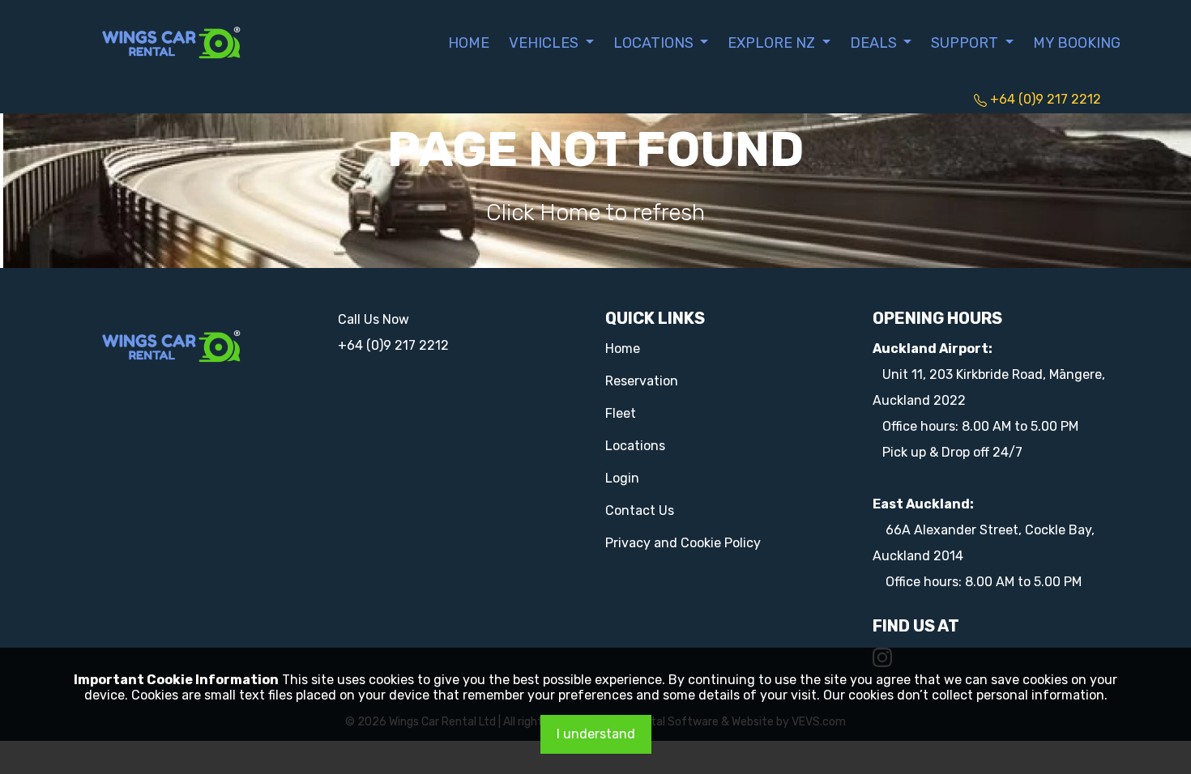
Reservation (641, 381)
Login (622, 478)
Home (468, 43)
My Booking (1077, 43)
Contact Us (639, 510)
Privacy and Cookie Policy (683, 543)
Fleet (620, 413)
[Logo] (171, 41)
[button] (551, 42)
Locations (635, 445)
